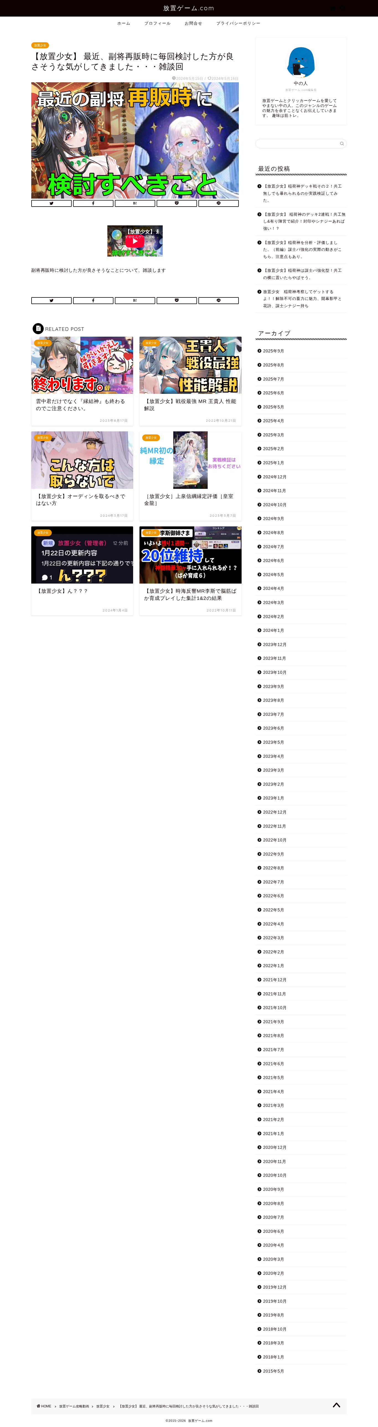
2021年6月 (273, 1063)
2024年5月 (273, 574)
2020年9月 (273, 1189)
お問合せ (194, 23)
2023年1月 (273, 798)
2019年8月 (273, 1315)
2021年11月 (274, 993)
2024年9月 (273, 518)
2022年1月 (273, 965)
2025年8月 (273, 365)
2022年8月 (273, 868)
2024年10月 (275, 504)
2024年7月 (273, 546)
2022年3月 (273, 937)
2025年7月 (273, 379)
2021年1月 (273, 1133)
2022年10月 (275, 840)
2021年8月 (273, 1035)
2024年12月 (275, 476)
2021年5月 (273, 1077)
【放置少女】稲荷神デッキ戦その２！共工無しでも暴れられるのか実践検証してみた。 (302, 193)
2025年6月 (273, 393)
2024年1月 (273, 630)
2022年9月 (273, 854)
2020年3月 (273, 1259)
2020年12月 (275, 1147)
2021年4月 (273, 1091)
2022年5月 (273, 910)
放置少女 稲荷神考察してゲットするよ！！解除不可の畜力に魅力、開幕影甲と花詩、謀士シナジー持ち (302, 299)
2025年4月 (273, 420)
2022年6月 (273, 895)
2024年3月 (273, 602)
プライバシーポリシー (238, 23)
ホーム (124, 23)
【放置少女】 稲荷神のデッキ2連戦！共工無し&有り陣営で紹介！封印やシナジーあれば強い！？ (304, 221)
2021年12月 (275, 979)
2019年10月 (275, 1301)
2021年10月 (275, 1007)
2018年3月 (273, 1343)
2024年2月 (273, 616)
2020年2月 (273, 1273)
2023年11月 (274, 658)
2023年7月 (273, 714)
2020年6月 (273, 1231)
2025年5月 (273, 407)
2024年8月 (273, 532)
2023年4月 (273, 756)
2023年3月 (273, 770)
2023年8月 (273, 700)
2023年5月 (273, 742)
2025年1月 (273, 462)
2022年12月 (275, 812)
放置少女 (40, 45)
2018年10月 (275, 1329)
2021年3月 (273, 1105)
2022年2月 (273, 951)
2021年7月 (273, 1049)
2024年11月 (274, 490)
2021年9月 (273, 1021)
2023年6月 (273, 728)
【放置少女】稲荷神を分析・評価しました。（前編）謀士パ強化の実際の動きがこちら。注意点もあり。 (302, 250)
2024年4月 (273, 588)
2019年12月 (275, 1287)
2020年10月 (275, 1175)
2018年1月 (273, 1357)
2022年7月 (273, 882)
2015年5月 (273, 1371)
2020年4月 (273, 1245)
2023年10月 (275, 672)
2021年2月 (273, 1119)
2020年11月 (274, 1161)
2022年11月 (274, 826)
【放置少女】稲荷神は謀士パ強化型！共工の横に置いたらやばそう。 (302, 274)
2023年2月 (273, 784)
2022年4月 (273, 924)
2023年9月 (273, 686)
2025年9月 (273, 351)
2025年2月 (273, 448)
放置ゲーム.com (189, 8)
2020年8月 (273, 1203)
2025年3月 (273, 434)
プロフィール (157, 23)
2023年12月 (275, 644)
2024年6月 (273, 560)
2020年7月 (273, 1217)
